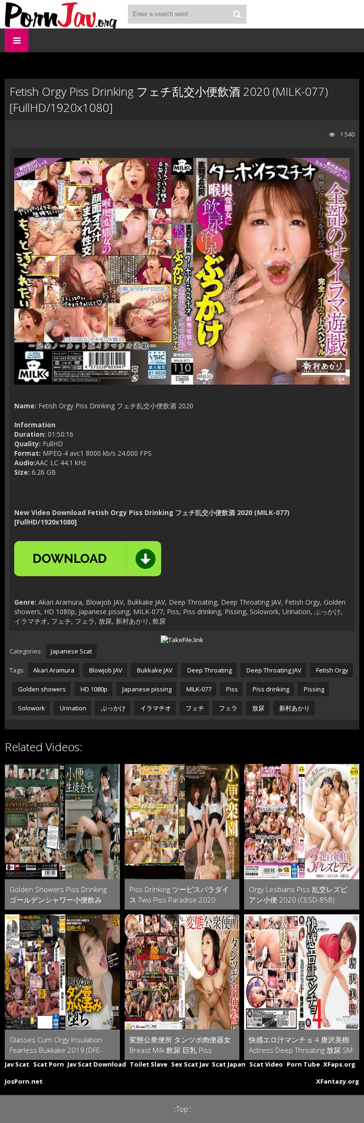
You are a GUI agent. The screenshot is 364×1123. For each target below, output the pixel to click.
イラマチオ (155, 708)
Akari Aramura (53, 670)
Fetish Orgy (331, 670)
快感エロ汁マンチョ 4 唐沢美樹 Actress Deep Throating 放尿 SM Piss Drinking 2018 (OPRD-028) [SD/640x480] (301, 1045)
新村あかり (294, 708)
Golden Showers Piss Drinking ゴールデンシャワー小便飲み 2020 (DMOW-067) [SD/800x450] (58, 894)
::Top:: (182, 1109)
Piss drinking (270, 689)
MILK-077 (198, 689)
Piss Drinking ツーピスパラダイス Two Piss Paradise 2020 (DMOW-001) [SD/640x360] (179, 894)
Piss (231, 689)
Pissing (313, 689)
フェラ (227, 708)
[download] (87, 558)
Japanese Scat (71, 651)
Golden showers (41, 689)
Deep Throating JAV (273, 670)
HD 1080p (93, 689)
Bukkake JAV (154, 670)
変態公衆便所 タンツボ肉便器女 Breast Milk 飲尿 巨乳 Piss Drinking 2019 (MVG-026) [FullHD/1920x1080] (180, 1045)
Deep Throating (209, 670)
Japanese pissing (146, 689)
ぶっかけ (113, 708)
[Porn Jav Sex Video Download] (61, 14)
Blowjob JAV (105, 670)
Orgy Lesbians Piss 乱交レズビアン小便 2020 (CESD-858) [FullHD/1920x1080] (298, 894)
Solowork (31, 708)
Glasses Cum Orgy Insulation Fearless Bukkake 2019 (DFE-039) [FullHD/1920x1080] (55, 1045)
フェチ (194, 708)
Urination (72, 708)
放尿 (257, 708)
